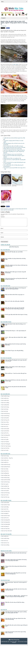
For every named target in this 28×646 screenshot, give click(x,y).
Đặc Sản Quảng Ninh (5, 435)
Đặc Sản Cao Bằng (5, 402)
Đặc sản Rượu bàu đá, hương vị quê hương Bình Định (15, 344)
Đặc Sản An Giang (5, 455)
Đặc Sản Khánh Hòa (5, 511)
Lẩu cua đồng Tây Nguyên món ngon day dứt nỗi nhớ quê (16, 361)
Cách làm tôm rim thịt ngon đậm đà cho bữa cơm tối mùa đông (15, 619)
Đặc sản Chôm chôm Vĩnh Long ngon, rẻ (14, 294)
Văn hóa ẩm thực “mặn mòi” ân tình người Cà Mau (16, 583)
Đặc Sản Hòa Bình (5, 417)
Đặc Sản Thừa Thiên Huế (6, 530)
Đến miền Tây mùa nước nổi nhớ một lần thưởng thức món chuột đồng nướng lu (14, 308)
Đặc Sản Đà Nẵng (5, 506)
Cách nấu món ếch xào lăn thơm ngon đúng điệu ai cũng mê (15, 632)
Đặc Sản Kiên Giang (5, 481)
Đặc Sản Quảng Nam (5, 522)
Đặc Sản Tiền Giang (5, 492)
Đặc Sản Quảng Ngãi (5, 524)
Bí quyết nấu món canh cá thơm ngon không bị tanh (16, 626)
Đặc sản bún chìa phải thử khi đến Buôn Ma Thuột (15, 387)
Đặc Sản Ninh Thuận (5, 515)
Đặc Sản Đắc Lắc (4, 536)
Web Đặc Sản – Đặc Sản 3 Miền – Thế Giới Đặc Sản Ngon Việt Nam (15, 642)
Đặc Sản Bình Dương (5, 464)
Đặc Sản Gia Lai (4, 540)
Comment (2, 216)
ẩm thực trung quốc (4, 208)
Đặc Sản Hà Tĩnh (4, 509)
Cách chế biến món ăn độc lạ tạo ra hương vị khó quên (14, 147)
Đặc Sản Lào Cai (4, 426)
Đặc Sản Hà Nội (4, 411)
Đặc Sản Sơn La (4, 437)
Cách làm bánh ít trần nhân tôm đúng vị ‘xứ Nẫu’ (15, 324)
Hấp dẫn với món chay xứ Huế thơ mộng (14, 602)
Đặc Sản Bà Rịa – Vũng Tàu (7, 458)
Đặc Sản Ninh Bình (5, 430)
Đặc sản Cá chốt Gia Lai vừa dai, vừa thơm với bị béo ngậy (16, 380)
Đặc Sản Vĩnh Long (5, 497)
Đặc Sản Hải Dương (5, 413)
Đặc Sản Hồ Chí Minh (5, 479)
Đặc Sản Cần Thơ (5, 471)
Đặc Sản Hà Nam (4, 409)
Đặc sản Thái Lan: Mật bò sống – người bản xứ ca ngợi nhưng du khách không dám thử (16, 596)
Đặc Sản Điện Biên (5, 404)
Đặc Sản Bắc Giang (5, 396)
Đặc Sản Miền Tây (5, 486)
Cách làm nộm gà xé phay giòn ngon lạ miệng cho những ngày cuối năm (16, 612)
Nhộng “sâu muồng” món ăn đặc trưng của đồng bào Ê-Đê (15, 367)
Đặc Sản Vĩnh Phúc (5, 448)
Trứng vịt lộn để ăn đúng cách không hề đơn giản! (15, 567)
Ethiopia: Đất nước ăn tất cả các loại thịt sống (12, 148)
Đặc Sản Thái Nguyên (5, 443)
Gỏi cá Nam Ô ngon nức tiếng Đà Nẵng (14, 350)
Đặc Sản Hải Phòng (5, 415)
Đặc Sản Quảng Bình (5, 519)
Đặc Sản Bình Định (5, 502)
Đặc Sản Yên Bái (4, 450)
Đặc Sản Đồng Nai (5, 473)
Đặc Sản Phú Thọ (4, 433)
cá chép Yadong (15, 64)
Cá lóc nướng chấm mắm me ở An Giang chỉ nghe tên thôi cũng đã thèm (15, 288)
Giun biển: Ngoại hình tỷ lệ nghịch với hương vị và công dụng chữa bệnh (16, 560)
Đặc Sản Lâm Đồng (5, 544)
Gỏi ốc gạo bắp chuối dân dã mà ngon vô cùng (16, 314)
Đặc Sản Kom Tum (5, 542)
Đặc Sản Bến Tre (4, 462)
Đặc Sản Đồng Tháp (5, 475)
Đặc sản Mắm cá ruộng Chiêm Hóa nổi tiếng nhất (15, 259)
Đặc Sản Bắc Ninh (5, 400)
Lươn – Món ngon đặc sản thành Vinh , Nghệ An (15, 338)
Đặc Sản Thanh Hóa (5, 528)
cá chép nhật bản (11, 208)
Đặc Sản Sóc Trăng (5, 488)
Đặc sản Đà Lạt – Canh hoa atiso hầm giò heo (16, 373)
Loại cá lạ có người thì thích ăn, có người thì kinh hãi (14, 150)
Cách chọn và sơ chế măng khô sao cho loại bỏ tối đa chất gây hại (15, 573)
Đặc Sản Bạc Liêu (5, 460)
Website (2, 237)
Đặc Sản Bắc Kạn (5, 398)
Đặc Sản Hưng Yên (5, 420)
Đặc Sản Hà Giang (5, 407)
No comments (3, 26)
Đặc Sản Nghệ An (4, 513)
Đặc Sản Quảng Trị (5, 526)
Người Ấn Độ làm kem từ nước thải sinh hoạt (15, 552)
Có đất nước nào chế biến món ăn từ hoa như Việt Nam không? (16, 589)
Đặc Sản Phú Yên (5, 517)
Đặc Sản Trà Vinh (4, 494)
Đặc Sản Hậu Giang (5, 477)
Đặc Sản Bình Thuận (5, 504)
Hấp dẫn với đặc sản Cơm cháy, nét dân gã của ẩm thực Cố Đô (16, 266)
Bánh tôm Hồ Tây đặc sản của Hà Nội (14, 251)
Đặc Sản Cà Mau (4, 468)
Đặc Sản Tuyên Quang (5, 446)
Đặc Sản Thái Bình (5, 441)
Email (2, 232)
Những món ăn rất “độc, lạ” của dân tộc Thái (12, 158)
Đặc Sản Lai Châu (5, 422)
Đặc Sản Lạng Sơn (5, 424)
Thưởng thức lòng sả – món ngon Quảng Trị (15, 330)
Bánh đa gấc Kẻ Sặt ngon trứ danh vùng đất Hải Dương (15, 272)
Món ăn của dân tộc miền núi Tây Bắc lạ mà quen (13, 146)
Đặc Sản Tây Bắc (4, 439)
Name (2, 228)
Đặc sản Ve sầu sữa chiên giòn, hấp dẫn (14, 301)
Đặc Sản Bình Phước (5, 466)
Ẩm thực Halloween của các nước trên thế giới (12, 154)
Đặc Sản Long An (4, 484)
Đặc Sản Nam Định (5, 428)
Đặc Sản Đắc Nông (5, 538)
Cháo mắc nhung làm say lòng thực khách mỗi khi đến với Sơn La (16, 279)
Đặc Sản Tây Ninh (5, 490)
